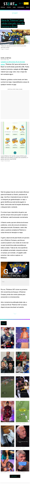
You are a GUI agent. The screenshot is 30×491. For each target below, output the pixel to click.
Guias (14, 7)
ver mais (14, 476)
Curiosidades (20, 7)
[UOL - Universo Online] (16, 4)
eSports (9, 7)
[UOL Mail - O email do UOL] (20, 3)
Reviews (3, 7)
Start (15, 13)
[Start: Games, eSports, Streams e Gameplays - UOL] (9, 3)
